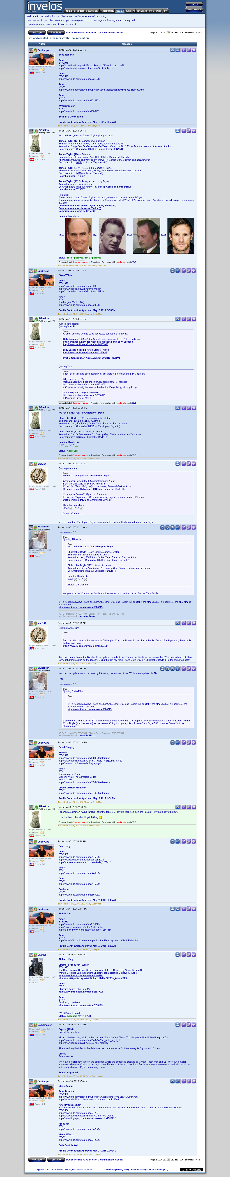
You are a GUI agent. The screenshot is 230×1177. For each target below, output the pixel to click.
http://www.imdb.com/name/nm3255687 (85, 352)
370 (181, 33)
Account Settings (139, 1170)
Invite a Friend (156, 1170)
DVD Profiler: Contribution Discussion (103, 32)
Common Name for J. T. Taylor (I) (77, 211)
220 (176, 33)
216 (160, 33)
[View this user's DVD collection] (177, 51)
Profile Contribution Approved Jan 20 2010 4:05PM (91, 358)
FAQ (166, 1170)
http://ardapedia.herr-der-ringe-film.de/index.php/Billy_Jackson (98, 341)
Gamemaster (45, 1025)
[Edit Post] (183, 51)
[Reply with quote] (193, 51)
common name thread (82, 812)
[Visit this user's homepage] (172, 529)
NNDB (119, 149)
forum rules (84, 16)
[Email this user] (167, 529)
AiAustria (43, 130)
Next (198, 33)
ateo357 (42, 464)
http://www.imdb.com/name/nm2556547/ (81, 1005)
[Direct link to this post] (188, 51)
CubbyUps (43, 50)
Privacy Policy (122, 1170)
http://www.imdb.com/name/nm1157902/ (81, 991)
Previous (190, 33)
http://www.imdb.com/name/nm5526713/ (81, 607)
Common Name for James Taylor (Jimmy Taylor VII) (87, 205)
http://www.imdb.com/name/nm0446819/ (81, 975)
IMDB (91, 149)
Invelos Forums (74, 32)
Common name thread (118, 186)
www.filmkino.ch (88, 616)
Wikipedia (81, 149)
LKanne (42, 955)
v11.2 (133, 262)
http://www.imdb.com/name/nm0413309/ (85, 344)
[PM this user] (172, 51)
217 (164, 33)
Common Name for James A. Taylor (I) (80, 208)
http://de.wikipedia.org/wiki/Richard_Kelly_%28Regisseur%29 (93, 978)
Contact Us (109, 1170)
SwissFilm (43, 526)
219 (172, 33)
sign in (64, 24)
